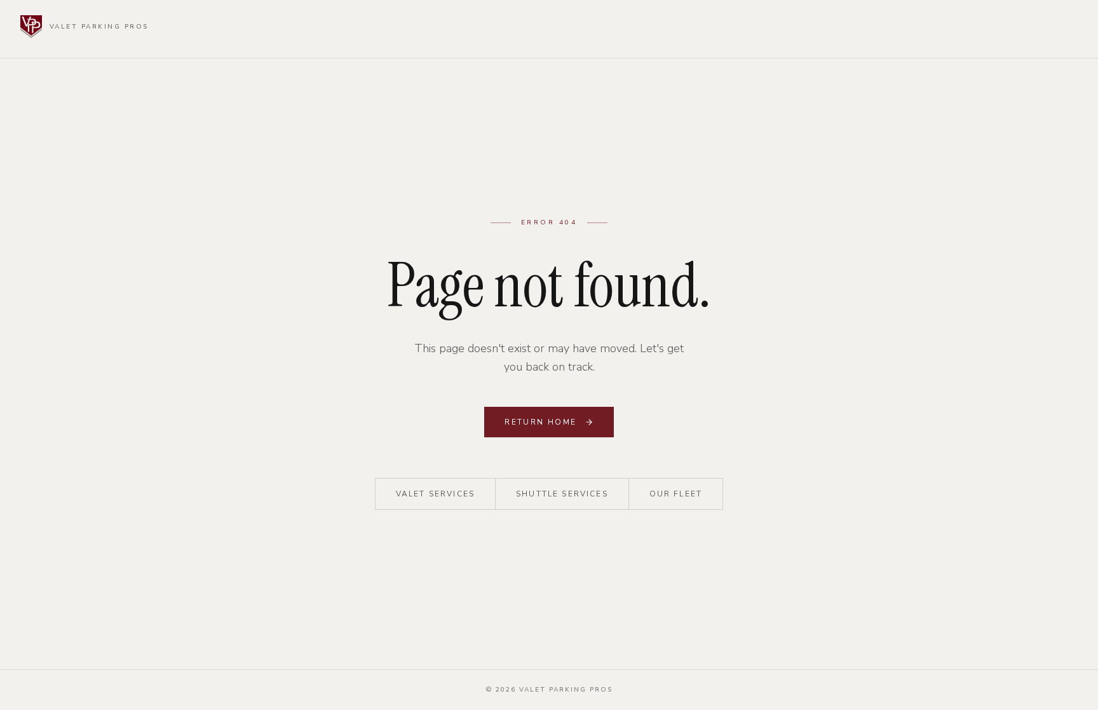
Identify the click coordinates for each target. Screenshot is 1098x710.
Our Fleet (675, 494)
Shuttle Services (562, 494)
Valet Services (435, 494)
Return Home (540, 422)
